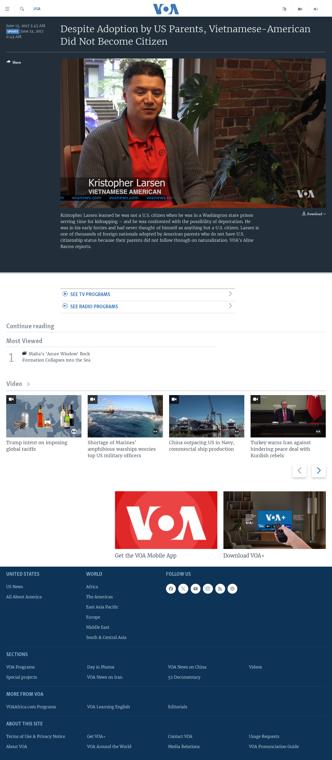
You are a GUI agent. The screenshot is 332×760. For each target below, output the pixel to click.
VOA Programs (20, 667)
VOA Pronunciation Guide (274, 746)
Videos (255, 667)
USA (36, 9)
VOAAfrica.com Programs (31, 706)
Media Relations (184, 746)
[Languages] (284, 9)
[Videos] (300, 9)
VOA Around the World (109, 746)
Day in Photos (100, 667)
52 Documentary (184, 677)
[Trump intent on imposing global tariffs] (43, 416)
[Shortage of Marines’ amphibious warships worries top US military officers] (125, 416)
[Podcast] (232, 589)
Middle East (97, 627)
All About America (24, 596)
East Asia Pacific (102, 607)
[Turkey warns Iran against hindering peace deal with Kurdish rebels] (288, 416)
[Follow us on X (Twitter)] (183, 589)
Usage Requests (264, 736)
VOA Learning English (108, 706)
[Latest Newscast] (316, 9)
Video (14, 384)
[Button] (13, 63)
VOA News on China (187, 667)
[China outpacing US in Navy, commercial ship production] (206, 416)
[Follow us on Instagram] (208, 589)
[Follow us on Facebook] (171, 589)
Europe (93, 617)
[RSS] (220, 589)
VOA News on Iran (104, 677)
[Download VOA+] (274, 520)
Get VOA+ (96, 736)
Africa (92, 586)
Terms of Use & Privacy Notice (35, 736)
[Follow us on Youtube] (195, 589)
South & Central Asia (106, 637)
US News (14, 586)
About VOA (16, 746)
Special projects (21, 677)
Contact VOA (180, 736)
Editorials (177, 706)
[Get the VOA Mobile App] (166, 520)
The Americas (99, 596)
